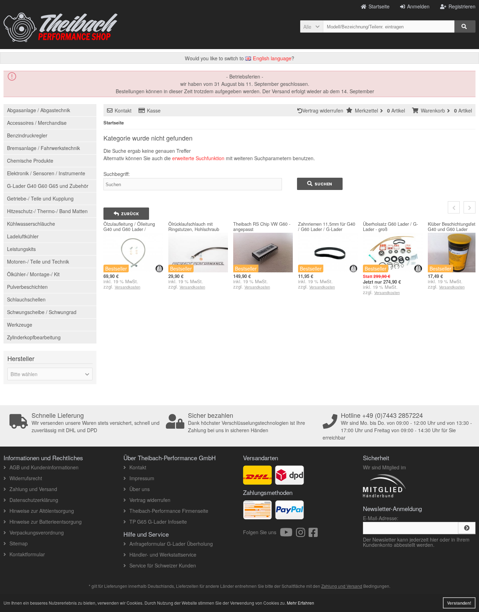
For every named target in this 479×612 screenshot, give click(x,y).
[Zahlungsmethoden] (289, 515)
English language (271, 58)
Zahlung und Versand (33, 488)
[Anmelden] (466, 527)
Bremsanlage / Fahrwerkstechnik (43, 147)
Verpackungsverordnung (36, 532)
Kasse (154, 110)
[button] (311, 26)
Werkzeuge (19, 324)
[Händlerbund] (409, 497)
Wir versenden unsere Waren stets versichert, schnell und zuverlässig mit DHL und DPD (96, 423)
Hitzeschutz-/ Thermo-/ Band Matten (47, 211)
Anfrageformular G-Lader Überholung (171, 543)
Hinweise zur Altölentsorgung (41, 510)
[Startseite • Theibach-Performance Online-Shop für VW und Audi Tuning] (60, 27)
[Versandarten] (289, 480)
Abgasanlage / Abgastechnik (38, 110)
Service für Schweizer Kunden (162, 565)
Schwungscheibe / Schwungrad (41, 311)
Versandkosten (127, 287)
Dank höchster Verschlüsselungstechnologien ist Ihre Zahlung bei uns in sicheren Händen (246, 423)
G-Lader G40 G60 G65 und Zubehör (47, 185)
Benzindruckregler (27, 135)
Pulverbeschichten (27, 286)
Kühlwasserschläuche (31, 223)
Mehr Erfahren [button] (300, 603)
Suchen (320, 183)
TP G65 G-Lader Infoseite (158, 521)
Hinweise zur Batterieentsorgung (45, 521)
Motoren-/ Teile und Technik (38, 261)
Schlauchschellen (26, 299)
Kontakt (123, 110)
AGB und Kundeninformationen (44, 467)
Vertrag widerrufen (324, 110)
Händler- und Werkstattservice (162, 554)
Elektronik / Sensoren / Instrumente (46, 173)
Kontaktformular (27, 554)
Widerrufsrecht (25, 478)
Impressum (141, 478)
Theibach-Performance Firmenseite (168, 510)
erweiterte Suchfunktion (198, 158)
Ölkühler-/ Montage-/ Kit (33, 274)
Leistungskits (21, 248)
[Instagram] (302, 534)
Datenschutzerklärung (33, 499)
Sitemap (18, 543)
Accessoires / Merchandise (37, 122)
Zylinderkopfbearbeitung (34, 337)
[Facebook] (313, 534)
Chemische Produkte (30, 160)
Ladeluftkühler (23, 236)
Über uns (139, 488)
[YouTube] (288, 534)
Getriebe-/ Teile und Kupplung (40, 198)
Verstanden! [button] (459, 603)
